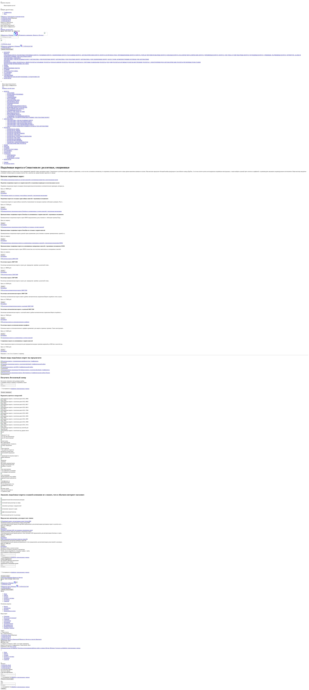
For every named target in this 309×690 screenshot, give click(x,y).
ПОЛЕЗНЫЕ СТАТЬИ (26, 76)
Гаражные (6, 619)
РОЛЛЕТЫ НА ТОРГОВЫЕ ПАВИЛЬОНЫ (87, 62)
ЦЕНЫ (6, 65)
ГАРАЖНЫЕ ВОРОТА (45, 55)
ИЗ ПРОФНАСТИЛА (13, 101)
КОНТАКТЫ (7, 78)
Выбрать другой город (7, 29)
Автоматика (7, 608)
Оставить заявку (5, 576)
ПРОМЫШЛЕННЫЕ (13, 103)
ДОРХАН (9, 104)
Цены (5, 594)
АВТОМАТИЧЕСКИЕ (13, 100)
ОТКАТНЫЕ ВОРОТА (10, 55)
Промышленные (8, 626)
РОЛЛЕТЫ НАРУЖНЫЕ (120, 62)
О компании (7, 153)
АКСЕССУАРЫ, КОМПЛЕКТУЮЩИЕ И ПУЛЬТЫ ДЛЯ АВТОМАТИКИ (128, 59)
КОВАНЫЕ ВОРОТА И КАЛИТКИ (176, 55)
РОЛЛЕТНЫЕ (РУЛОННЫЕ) (15, 94)
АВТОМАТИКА (8, 119)
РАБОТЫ (6, 146)
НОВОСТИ (36, 76)
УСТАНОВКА (8, 72)
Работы (6, 595)
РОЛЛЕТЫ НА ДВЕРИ (23, 62)
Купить (3, 191)
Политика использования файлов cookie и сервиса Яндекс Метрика (36, 648)
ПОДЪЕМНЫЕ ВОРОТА (256, 55)
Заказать (3, 688)
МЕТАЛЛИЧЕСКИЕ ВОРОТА (195, 55)
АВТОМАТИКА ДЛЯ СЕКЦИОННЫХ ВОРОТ (94, 59)
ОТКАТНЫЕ (10, 93)
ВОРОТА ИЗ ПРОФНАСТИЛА (108, 55)
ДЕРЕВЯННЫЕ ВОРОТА (211, 55)
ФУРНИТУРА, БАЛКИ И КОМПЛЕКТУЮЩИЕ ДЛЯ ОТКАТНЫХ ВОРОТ (28, 117)
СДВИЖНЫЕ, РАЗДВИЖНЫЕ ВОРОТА (275, 55)
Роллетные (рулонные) (10, 618)
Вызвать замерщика (6, 392)
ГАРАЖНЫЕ (10, 95)
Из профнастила (8, 625)
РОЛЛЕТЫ (7, 61)
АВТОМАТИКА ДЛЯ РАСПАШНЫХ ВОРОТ (17, 59)
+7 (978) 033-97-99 (6, 19)
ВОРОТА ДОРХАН (140, 55)
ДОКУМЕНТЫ (8, 76)
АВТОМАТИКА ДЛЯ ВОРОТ (12, 58)
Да (1, 28)
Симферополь (8, 12)
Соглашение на (15, 388)
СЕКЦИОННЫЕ (11, 97)
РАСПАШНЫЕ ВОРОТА (74, 55)
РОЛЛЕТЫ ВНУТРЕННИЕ (134, 62)
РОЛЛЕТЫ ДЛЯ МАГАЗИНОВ (52, 62)
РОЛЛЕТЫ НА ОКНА (10, 62)
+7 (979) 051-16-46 (6, 18)
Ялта (5, 14)
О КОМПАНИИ (8, 75)
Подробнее (4, 193)
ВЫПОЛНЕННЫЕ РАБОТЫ (12, 68)
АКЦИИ (6, 66)
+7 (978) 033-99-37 (6, 21)
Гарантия (6, 601)
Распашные (7, 622)
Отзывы (6, 596)
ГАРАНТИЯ (7, 74)
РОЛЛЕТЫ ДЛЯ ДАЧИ (106, 62)
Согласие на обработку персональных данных (67, 648)
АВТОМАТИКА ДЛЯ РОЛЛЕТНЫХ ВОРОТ (42, 59)
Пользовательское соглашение (9, 648)
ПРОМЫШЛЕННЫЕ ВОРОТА (126, 55)
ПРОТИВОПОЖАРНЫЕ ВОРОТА (156, 55)
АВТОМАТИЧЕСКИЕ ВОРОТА (91, 55)
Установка (6, 599)
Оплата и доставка (9, 598)
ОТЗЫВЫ (6, 69)
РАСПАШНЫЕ (11, 98)
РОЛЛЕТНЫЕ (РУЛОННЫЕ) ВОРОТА (28, 55)
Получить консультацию (7, 679)
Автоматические (8, 623)
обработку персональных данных (20, 388)
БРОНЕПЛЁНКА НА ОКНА (21, 63)
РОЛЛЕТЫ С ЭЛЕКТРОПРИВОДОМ (153, 62)
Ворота (6, 606)
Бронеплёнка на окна (10, 611)
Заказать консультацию (7, 49)
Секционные (7, 620)
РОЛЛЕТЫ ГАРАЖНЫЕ (36, 62)
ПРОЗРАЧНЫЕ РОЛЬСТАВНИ (192, 62)
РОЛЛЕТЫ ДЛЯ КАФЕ (68, 62)
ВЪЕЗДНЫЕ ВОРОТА (243, 55)
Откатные (6, 616)
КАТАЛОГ (7, 52)
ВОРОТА (6, 53)
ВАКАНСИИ (16, 76)
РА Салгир (13, 646)
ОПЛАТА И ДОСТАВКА (11, 71)
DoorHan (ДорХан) (9, 628)
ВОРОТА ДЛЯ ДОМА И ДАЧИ (227, 55)
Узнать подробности (6, 559)
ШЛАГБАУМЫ (8, 63)
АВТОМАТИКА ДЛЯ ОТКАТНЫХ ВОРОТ (68, 59)
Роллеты (6, 609)
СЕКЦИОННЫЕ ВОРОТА (59, 55)
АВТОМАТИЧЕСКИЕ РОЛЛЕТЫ (173, 62)
